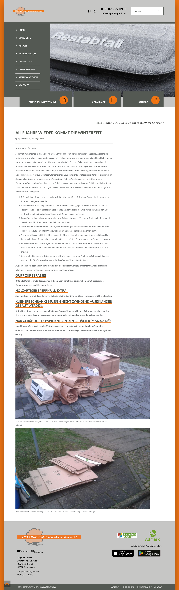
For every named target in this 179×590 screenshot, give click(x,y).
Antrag (143, 102)
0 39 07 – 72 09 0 (25, 574)
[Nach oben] (7, 584)
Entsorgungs (42, 102)
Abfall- (98, 102)
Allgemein (111, 123)
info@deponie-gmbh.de (28, 571)
